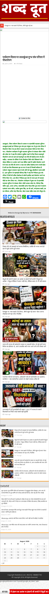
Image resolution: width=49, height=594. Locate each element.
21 (31, 555)
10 (5, 552)
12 (18, 552)
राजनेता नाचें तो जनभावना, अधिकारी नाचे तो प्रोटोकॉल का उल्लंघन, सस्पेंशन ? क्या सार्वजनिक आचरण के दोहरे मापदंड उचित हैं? (24, 378)
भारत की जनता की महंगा (11, 25)
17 (5, 555)
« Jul (2, 563)
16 (44, 552)
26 (18, 558)
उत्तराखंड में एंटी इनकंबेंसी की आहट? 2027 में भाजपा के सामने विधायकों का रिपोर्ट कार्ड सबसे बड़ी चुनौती (22, 410)
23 (44, 555)
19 (18, 555)
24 (5, 558)
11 (11, 552)
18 (11, 555)
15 (37, 552)
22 (37, 555)
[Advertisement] (24, 91)
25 (11, 558)
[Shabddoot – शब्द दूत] (24, 10)
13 (24, 552)
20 (24, 555)
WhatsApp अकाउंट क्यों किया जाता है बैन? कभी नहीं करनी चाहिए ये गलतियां (22, 518)
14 (31, 552)
